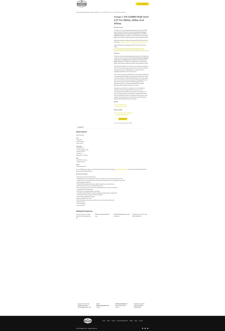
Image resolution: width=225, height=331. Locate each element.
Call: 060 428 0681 (142, 3)
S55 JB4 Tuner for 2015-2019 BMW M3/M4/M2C (139, 305)
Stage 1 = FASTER (129, 122)
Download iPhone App (121, 104)
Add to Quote (122, 118)
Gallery (121, 4)
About (96, 4)
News (125, 4)
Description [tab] (80, 127)
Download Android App (121, 106)
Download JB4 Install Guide (122, 114)
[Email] (148, 328)
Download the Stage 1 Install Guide (124, 112)
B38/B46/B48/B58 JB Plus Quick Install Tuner (121, 305)
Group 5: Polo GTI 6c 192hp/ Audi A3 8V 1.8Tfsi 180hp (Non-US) (84, 305)
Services (114, 320)
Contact (131, 4)
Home (91, 4)
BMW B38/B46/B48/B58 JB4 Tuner (102, 305)
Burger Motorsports (122, 122)
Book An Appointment (112, 4)
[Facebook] (143, 328)
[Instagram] (145, 328)
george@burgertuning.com (121, 169)
